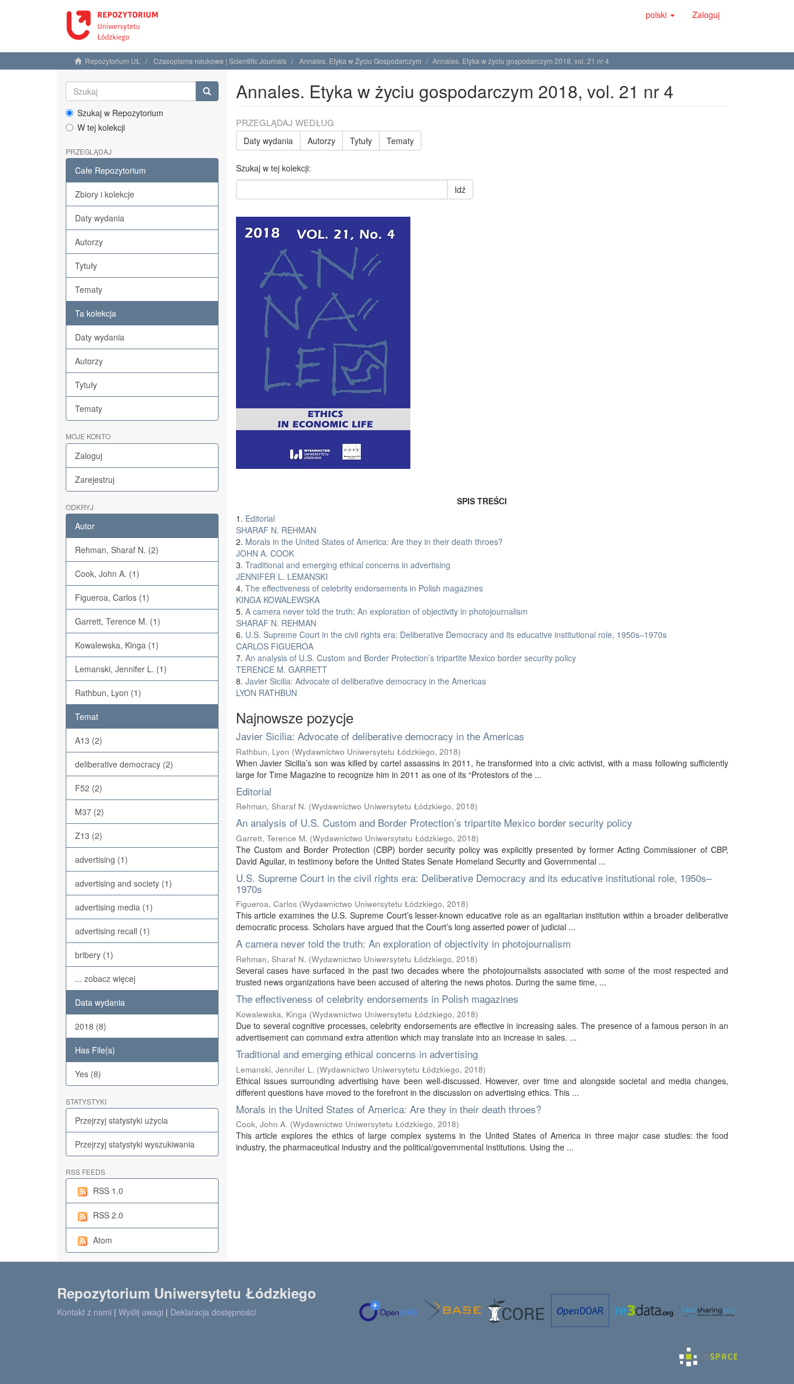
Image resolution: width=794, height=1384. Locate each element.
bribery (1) (94, 954)
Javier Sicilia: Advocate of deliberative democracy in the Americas (380, 736)
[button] (660, 14)
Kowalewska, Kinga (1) (117, 645)
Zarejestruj (95, 479)
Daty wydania (99, 218)
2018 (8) (90, 1026)
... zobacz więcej (105, 978)
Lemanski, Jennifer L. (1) (121, 669)
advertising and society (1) (123, 883)
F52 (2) (88, 788)
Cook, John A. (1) (107, 573)
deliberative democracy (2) (124, 764)
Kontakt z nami (84, 1312)
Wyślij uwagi (141, 1312)
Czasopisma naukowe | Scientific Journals (220, 61)
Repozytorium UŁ (113, 61)
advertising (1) (101, 859)
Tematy (88, 289)
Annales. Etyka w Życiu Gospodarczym (360, 61)
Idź (460, 189)
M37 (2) (89, 812)
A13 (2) (88, 740)
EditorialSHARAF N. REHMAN (276, 524)
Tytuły (86, 265)
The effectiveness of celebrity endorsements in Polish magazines (377, 998)
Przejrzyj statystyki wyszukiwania (135, 1144)
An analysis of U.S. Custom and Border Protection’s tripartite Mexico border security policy (434, 822)
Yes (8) (88, 1074)
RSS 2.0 (108, 1215)
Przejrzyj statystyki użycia (121, 1120)
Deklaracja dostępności (213, 1312)
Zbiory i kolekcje (104, 194)
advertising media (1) (114, 907)
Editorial (253, 791)
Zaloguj (88, 455)
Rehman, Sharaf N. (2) (117, 549)
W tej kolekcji (101, 127)
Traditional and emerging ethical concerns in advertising (357, 1053)
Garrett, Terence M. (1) (117, 621)
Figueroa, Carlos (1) (112, 597)
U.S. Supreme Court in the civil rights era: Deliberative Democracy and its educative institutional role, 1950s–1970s (473, 883)
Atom (102, 1240)
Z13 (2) (88, 835)
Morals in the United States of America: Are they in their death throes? (388, 1109)
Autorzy (89, 242)
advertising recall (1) (112, 931)
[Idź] (207, 91)
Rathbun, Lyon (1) (108, 692)
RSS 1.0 (108, 1190)
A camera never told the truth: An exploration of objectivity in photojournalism (403, 943)
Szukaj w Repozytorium (120, 113)
